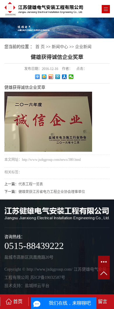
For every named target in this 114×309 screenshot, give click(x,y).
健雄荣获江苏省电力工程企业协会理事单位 (51, 192)
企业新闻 (83, 47)
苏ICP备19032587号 (47, 277)
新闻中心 (60, 47)
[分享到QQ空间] (44, 76)
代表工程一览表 (30, 184)
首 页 (40, 47)
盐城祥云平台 (37, 286)
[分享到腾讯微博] (57, 76)
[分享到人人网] (64, 76)
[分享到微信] (71, 76)
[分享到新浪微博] (51, 76)
